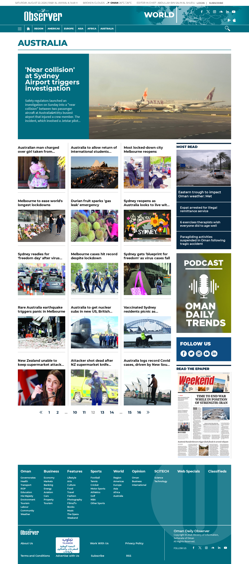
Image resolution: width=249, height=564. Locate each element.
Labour (24, 507)
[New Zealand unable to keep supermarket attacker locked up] (41, 387)
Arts (69, 481)
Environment (28, 499)
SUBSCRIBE (216, 2)
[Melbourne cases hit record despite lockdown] (94, 281)
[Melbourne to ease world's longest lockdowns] (41, 228)
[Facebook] (202, 12)
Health (24, 481)
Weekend (72, 517)
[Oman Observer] (38, 15)
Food (70, 488)
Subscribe (97, 555)
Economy (49, 477)
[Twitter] (208, 12)
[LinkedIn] (227, 12)
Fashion (71, 496)
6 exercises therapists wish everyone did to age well (200, 224)
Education (26, 492)
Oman (135, 477)
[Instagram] (214, 12)
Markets (48, 481)
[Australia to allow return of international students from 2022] (94, 174)
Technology (160, 481)
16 (139, 412)
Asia (80, 28)
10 (75, 412)
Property (49, 499)
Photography (74, 499)
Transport (26, 485)
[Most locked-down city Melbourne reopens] (147, 174)
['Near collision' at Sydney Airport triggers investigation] (160, 96)
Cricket (95, 485)
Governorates (28, 477)
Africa (91, 28)
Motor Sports (98, 488)
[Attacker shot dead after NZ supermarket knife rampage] (94, 387)
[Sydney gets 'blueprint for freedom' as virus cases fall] (147, 281)
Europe (69, 28)
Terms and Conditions (35, 555)
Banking (48, 485)
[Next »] (148, 412)
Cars (46, 496)
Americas (54, 28)
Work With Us (99, 543)
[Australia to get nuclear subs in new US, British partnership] (94, 334)
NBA (93, 499)
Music (70, 510)
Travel (70, 492)
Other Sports (98, 503)
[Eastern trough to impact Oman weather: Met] (203, 168)
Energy (48, 488)
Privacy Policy (134, 543)
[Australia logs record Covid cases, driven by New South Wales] (147, 387)
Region (38, 28)
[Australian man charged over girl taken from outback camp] (41, 174)
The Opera (73, 514)
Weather (25, 514)
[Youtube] (234, 12)
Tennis (94, 481)
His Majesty (27, 496)
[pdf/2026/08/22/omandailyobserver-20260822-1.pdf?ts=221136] (203, 415)
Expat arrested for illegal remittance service (198, 209)
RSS (128, 555)
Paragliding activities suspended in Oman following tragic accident (202, 240)
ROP (23, 488)
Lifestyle (71, 477)
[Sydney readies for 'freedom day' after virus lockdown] (41, 281)
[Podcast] (203, 293)
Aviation (48, 492)
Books (70, 507)
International (139, 485)
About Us (27, 543)
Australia (107, 28)
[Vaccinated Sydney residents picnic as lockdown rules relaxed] (147, 334)
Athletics (95, 492)
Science (158, 477)
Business (137, 481)
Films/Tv (72, 503)
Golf (93, 496)
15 (130, 412)
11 (84, 412)
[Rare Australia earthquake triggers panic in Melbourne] (41, 334)
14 (112, 412)
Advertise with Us (67, 555)
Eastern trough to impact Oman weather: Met (199, 194)
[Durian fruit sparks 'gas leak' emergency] (94, 228)
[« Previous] (41, 412)
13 (102, 412)
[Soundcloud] (221, 12)
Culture (71, 485)
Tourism (25, 503)
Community (27, 510)
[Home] (28, 28)
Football (95, 477)
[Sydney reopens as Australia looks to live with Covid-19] (147, 228)
